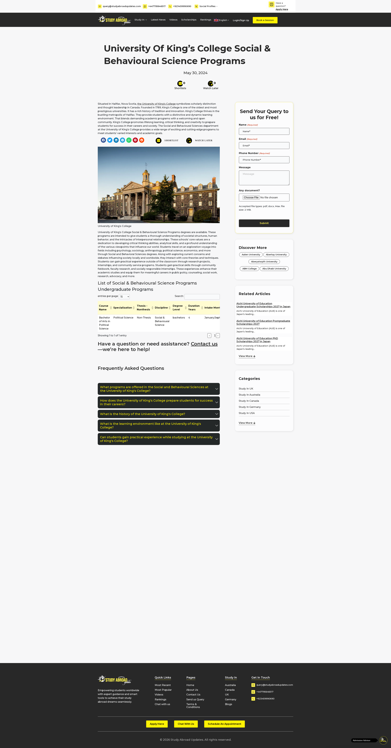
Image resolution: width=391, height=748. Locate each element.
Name (248, 124)
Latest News (158, 19)
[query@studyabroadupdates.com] (100, 6)
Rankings (205, 19)
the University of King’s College (156, 103)
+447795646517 (157, 6)
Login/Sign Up (241, 20)
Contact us (204, 344)
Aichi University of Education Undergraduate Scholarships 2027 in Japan (263, 305)
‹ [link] (209, 335)
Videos (173, 19)
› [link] (217, 335)
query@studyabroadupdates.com (122, 6)
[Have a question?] (272, 4)
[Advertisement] (264, 448)
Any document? (249, 190)
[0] (180, 83)
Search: (179, 296)
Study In (139, 19)
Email (248, 139)
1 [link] (214, 335)
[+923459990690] (170, 6)
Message (245, 167)
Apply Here (282, 9)
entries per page (108, 296)
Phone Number (254, 153)
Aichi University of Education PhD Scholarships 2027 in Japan (257, 340)
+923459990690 (182, 6)
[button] (103, 140)
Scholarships (188, 19)
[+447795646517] (145, 6)
